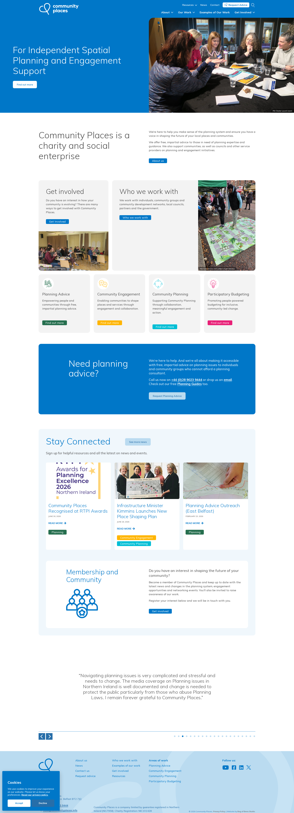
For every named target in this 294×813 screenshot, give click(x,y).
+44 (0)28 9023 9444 (186, 380)
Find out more (25, 84)
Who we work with (135, 217)
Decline (43, 803)
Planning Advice (159, 765)
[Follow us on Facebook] (234, 767)
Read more (55, 523)
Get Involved (243, 12)
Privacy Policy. (219, 811)
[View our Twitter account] (248, 767)
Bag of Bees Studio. (246, 811)
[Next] (49, 736)
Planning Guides (189, 384)
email (228, 380)
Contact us (82, 771)
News (203, 4)
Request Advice (237, 4)
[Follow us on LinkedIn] (241, 767)
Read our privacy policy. (34, 794)
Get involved (160, 611)
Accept (19, 803)
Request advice (85, 776)
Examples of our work (126, 765)
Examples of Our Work (215, 12)
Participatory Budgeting (165, 781)
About (165, 12)
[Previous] (42, 736)
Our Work (185, 12)
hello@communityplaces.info (60, 810)
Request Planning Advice (167, 395)
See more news (138, 441)
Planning (57, 532)
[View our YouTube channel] (225, 767)
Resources (188, 4)
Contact (214, 4)
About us (158, 161)
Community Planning (134, 543)
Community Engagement (136, 537)
